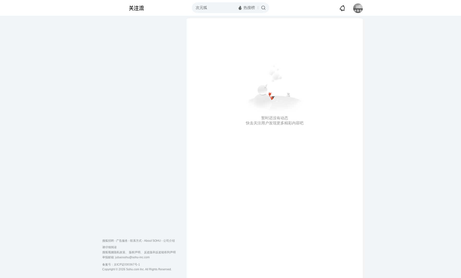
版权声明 (134, 252)
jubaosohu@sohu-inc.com (132, 257)
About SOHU (152, 240)
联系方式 (136, 240)
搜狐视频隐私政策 (113, 252)
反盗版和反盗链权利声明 (160, 252)
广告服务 (122, 240)
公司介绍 (169, 240)
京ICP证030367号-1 (127, 264)
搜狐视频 (111, 8)
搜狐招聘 (108, 240)
